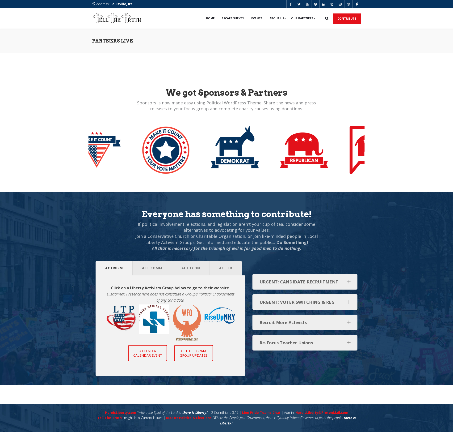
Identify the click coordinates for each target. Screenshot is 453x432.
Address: (113, 4)
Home (210, 18)
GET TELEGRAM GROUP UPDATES (193, 353)
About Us (276, 18)
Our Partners (302, 18)
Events (256, 18)
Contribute (346, 19)
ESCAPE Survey (233, 18)
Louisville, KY (121, 4)
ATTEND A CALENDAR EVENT (147, 353)
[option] (121, 317)
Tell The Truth (109, 417)
